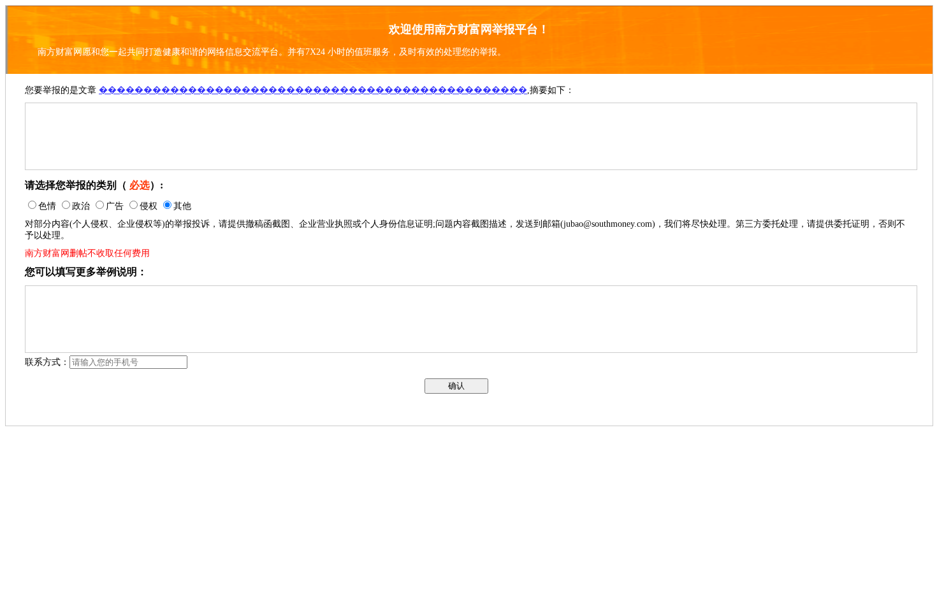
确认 (456, 385)
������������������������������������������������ (313, 90)
